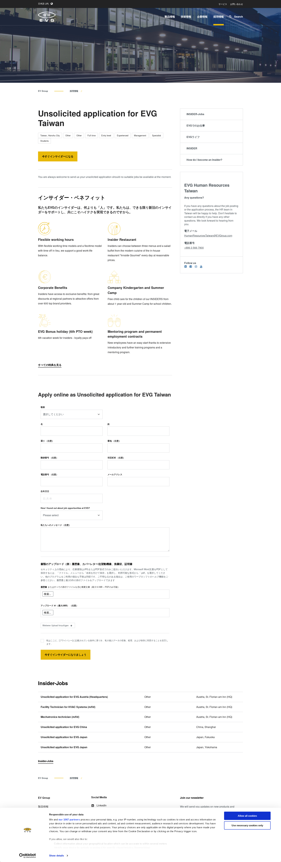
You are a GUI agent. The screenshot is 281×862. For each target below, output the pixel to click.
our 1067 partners (69, 819)
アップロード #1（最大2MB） (59, 605)
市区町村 (116, 457)
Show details (56, 855)
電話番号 (49, 474)
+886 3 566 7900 (194, 247)
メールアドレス (114, 474)
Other (68, 135)
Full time (91, 135)
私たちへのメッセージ (56, 525)
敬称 (43, 407)
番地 (114, 440)
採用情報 (74, 91)
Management (140, 135)
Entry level (106, 135)
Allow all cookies (247, 815)
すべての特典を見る (49, 365)
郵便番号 (49, 457)
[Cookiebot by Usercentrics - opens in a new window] (27, 855)
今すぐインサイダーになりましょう (65, 654)
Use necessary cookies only (247, 825)
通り (47, 440)
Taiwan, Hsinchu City (50, 135)
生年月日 (45, 491)
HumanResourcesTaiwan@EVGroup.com (208, 235)
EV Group (43, 91)
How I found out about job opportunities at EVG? (65, 508)
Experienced (122, 135)
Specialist (156, 135)
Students (44, 140)
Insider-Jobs (45, 761)
